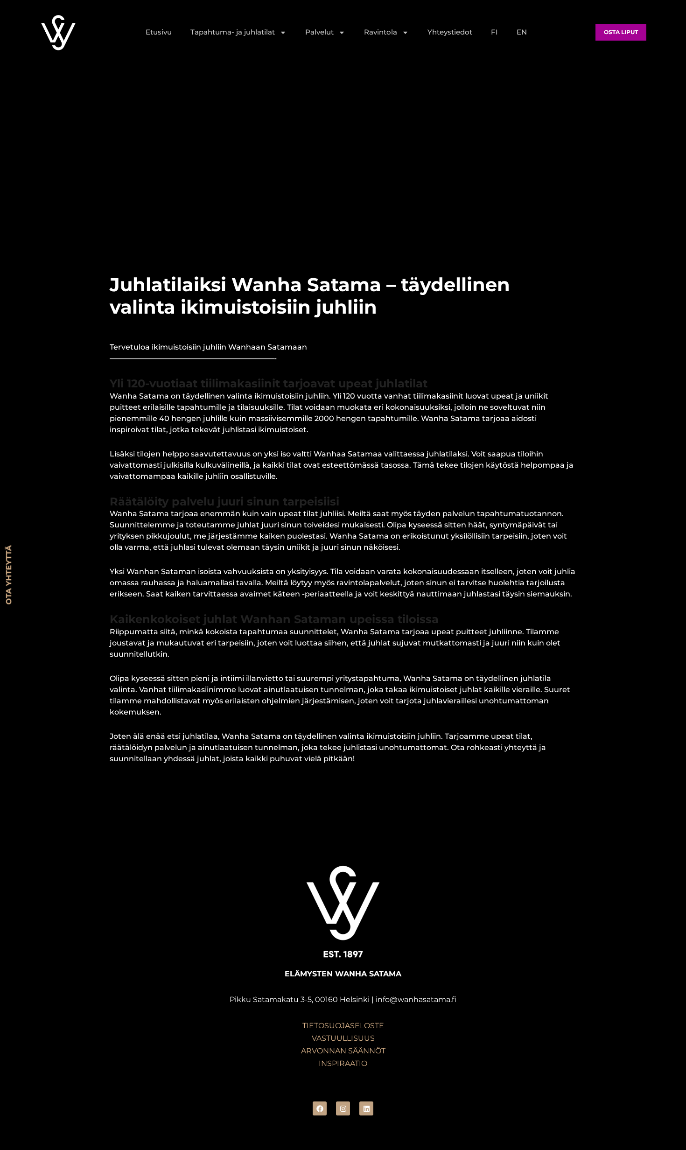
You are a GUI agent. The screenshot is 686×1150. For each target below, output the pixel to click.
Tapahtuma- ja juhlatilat (232, 32)
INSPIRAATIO (343, 1063)
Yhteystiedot (449, 32)
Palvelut (319, 32)
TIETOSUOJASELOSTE (343, 1025)
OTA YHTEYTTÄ (8, 575)
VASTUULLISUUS (343, 1038)
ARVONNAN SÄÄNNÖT (343, 1050)
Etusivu (159, 32)
